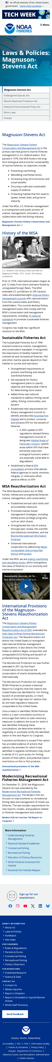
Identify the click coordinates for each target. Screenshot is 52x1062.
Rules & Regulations (16, 948)
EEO (19, 1043)
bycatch (27, 553)
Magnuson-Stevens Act (17, 89)
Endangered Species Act (16, 95)
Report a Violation (15, 993)
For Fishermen (10, 944)
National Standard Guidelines (24, 843)
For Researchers (11, 969)
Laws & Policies (13, 931)
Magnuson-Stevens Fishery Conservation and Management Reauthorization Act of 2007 (19, 627)
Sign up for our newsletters (28, 895)
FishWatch (10, 935)
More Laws (10, 112)
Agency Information (13, 923)
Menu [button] (46, 24)
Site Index (10, 939)
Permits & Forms (14, 952)
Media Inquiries (13, 989)
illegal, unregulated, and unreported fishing (29, 550)
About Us (10, 927)
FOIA (26, 1043)
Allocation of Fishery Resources (25, 857)
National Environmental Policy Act (22, 106)
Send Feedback (15, 1014)
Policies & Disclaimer (18, 1047)
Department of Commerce (29, 1051)
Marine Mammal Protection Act (20, 101)
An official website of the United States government (27, 4)
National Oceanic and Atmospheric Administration (26, 1054)
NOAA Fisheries (27, 1058)
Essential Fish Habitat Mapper (24, 870)
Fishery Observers (15, 964)
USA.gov (12, 1051)
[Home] (17, 27)
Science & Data (13, 976)
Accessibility (8, 1043)
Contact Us (8, 981)
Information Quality (40, 1043)
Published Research (15, 972)
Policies (8, 118)
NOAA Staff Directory (16, 1005)
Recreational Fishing (19, 852)
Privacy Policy (37, 1047)
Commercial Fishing (18, 848)
